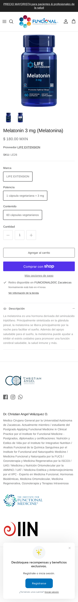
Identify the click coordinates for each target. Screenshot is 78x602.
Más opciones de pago (39, 275)
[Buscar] (13, 21)
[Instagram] (13, 397)
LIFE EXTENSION (28, 147)
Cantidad (9, 226)
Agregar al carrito (39, 252)
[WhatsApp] (20, 397)
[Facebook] (5, 397)
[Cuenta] (64, 21)
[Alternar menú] (4, 21)
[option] (39, 71)
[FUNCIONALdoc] (39, 21)
